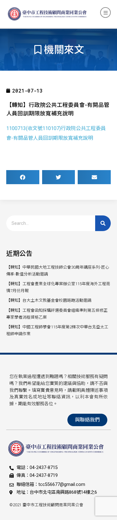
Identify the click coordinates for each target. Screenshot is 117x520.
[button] (22, 177)
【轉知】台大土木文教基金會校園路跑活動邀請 (48, 300)
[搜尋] (103, 223)
